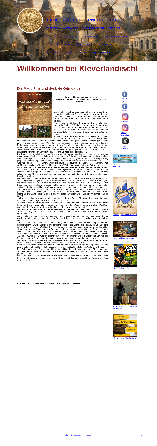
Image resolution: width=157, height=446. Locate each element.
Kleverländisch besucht (60, 44)
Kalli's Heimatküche (87, 36)
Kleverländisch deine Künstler (64, 52)
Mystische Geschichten (59, 36)
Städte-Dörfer (114, 20)
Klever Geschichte (71, 20)
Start (67, 435)
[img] (30, 20)
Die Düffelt (52, 28)
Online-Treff (84, 44)
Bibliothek (114, 28)
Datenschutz (76, 435)
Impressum (87, 435)
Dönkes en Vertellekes (116, 36)
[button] (141, 435)
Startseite (51, 20)
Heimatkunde (94, 20)
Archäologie (70, 28)
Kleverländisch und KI (108, 44)
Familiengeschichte (93, 28)
